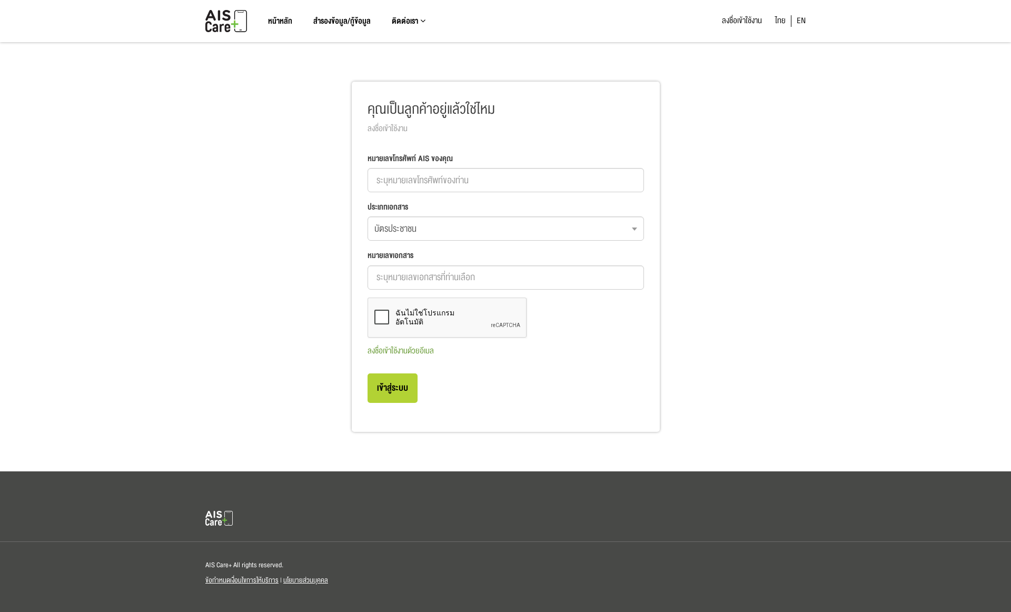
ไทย (780, 20)
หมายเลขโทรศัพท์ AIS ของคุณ (410, 158)
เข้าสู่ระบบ (392, 388)
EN (801, 20)
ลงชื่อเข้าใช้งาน (742, 20)
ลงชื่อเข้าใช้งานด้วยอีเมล (401, 351)
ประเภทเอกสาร (388, 207)
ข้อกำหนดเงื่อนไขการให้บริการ (242, 580)
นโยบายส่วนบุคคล (305, 580)
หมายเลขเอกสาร (390, 255)
